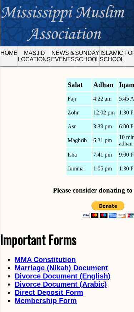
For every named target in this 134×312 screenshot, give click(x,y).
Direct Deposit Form (49, 292)
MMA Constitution (45, 260)
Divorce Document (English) (62, 276)
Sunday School (87, 56)
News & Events (63, 56)
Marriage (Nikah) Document (61, 268)
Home (9, 53)
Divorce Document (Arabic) (61, 284)
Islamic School (112, 56)
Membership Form (46, 301)
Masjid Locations (34, 56)
